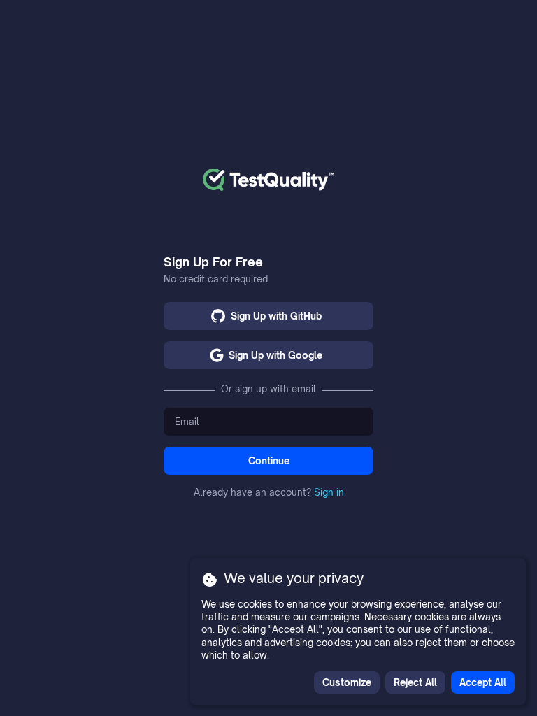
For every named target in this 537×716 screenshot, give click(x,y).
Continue (268, 460)
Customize (346, 682)
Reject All (415, 682)
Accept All (482, 682)
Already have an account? (269, 492)
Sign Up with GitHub (276, 316)
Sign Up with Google (275, 355)
